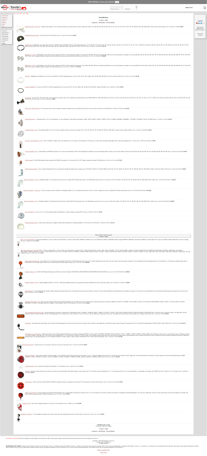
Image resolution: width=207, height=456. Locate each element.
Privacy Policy (103, 452)
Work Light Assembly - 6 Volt (31, 201)
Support (3, 43)
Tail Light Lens (28, 382)
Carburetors (4, 19)
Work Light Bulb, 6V (30, 212)
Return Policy (5, 34)
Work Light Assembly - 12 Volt (31, 179)
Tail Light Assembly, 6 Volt (31, 151)
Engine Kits (4, 17)
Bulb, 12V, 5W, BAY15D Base (27, 239)
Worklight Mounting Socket (31, 222)
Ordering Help (5, 36)
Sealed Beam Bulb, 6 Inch (31, 130)
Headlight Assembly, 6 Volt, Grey (32, 26)
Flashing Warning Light (30, 271)
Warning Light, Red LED (31, 392)
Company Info (5, 38)
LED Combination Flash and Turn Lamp (34, 312)
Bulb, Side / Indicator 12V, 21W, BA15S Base (31, 250)
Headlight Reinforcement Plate (32, 35)
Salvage (4, 20)
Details (117, 2)
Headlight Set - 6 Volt (30, 54)
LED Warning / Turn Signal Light (33, 334)
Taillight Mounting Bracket (31, 169)
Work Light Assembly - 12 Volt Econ (31, 190)
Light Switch (28, 97)
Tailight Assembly (29, 160)
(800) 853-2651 (189, 7)
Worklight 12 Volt (26, 403)
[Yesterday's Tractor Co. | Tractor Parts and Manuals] (14, 10)
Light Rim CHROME (30, 87)
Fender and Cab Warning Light (32, 261)
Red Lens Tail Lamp (29, 355)
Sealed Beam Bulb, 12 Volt (31, 366)
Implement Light (29, 291)
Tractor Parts (5, 15)
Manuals (4, 22)
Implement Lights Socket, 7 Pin (32, 301)
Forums (3, 41)
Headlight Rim (28, 45)
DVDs (3, 24)
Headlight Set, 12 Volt (30, 65)
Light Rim (27, 76)
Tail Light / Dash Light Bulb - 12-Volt (34, 140)
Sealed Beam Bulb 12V (30, 119)
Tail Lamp (27, 371)
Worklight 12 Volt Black (26, 414)
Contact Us (4, 31)
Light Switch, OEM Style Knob (32, 108)
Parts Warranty (5, 40)
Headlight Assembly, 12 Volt (31, 282)
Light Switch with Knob (27, 344)
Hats (3, 26)
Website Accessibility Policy (103, 450)
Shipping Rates (5, 32)
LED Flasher (28, 323)
